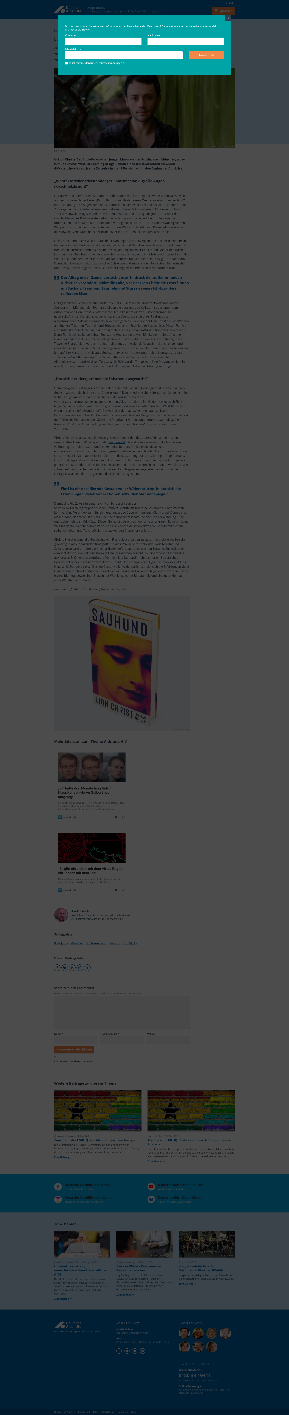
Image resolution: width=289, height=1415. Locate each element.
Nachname (154, 35)
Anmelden (206, 55)
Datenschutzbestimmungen (106, 63)
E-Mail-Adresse (73, 49)
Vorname (70, 35)
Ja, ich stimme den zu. (97, 63)
